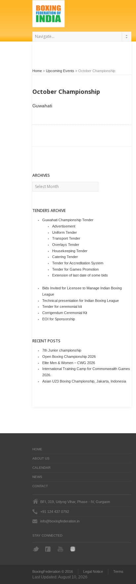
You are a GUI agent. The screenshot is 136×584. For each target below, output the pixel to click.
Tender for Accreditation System (77, 263)
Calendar (41, 467)
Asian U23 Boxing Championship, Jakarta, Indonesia (84, 381)
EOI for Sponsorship (58, 319)
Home (37, 71)
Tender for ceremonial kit (62, 306)
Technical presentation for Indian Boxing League (80, 301)
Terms (118, 571)
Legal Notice (93, 571)
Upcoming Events (60, 71)
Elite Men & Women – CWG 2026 (68, 363)
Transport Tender (66, 238)
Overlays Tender (65, 245)
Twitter (35, 548)
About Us (41, 458)
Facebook (48, 549)
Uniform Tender (64, 232)
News (37, 477)
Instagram (73, 548)
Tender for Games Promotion (75, 269)
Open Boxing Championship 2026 (69, 356)
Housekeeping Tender (69, 251)
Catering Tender (65, 257)
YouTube (61, 548)
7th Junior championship (61, 350)
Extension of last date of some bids (80, 275)
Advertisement (63, 226)
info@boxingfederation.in (60, 521)
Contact (40, 486)
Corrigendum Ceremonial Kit (64, 313)
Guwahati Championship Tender (67, 220)
